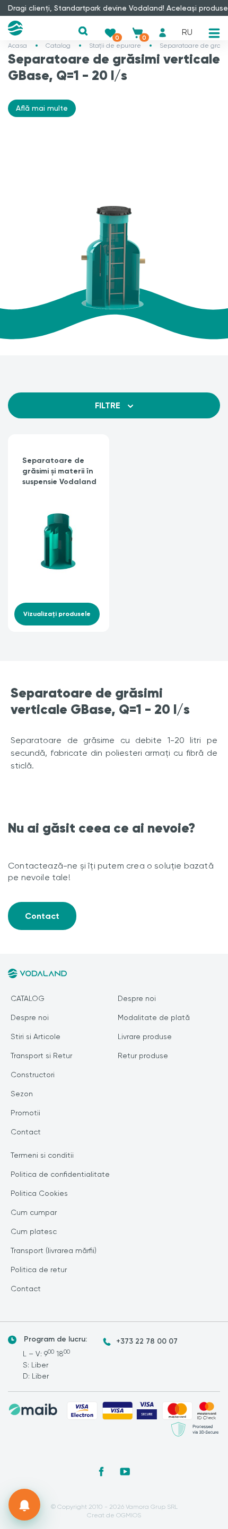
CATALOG (28, 998)
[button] (83, 31)
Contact (42, 916)
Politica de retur (39, 1269)
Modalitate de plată (154, 1017)
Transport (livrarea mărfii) (54, 1250)
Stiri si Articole (35, 1036)
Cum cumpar (34, 1212)
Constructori (33, 1074)
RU (187, 32)
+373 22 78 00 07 (147, 1341)
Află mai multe (42, 108)
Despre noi (30, 1017)
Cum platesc (34, 1231)
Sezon (22, 1093)
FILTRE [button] (108, 405)
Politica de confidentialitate (60, 1174)
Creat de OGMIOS (114, 1515)
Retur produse (143, 1055)
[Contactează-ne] (24, 1505)
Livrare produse (145, 1036)
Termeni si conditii (42, 1155)
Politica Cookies (39, 1193)
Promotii (25, 1112)
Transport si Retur (41, 1055)
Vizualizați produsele (57, 614)
